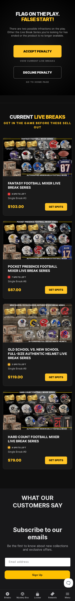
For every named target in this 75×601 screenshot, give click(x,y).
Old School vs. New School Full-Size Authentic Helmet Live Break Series (37, 354)
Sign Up (37, 574)
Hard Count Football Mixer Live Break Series (33, 439)
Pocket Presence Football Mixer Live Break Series (32, 269)
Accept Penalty (37, 51)
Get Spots (56, 206)
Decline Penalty (37, 72)
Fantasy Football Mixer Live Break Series (34, 185)
